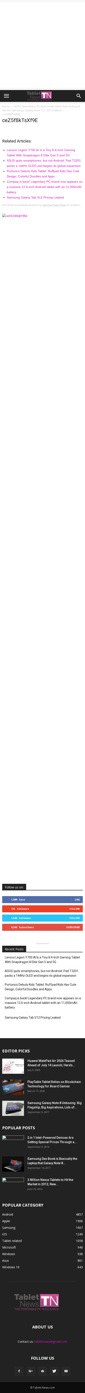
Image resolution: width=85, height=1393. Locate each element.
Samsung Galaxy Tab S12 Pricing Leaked (35, 197)
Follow (75, 908)
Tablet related (12, 1241)
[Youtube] (66, 1371)
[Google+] (30, 1371)
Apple (6, 1221)
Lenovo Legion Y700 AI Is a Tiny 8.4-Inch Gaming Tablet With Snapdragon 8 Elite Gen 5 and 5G (42, 960)
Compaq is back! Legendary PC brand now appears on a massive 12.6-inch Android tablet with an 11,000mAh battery (45, 187)
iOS (4, 1234)
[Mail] (42, 1371)
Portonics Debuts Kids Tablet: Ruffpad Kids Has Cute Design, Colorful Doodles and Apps (40, 987)
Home (6, 106)
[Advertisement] (42, 45)
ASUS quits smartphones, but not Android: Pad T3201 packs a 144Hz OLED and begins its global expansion (41, 973)
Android (7, 1214)
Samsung (8, 1227)
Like (77, 899)
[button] (79, 96)
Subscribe (73, 927)
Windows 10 (10, 1267)
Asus (5, 1260)
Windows (8, 1254)
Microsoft (9, 1247)
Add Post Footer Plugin (54, 205)
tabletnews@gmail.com (50, 1341)
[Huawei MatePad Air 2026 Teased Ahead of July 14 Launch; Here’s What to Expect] (13, 1066)
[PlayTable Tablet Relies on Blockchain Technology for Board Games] (13, 1087)
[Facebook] (19, 1371)
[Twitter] (54, 1371)
